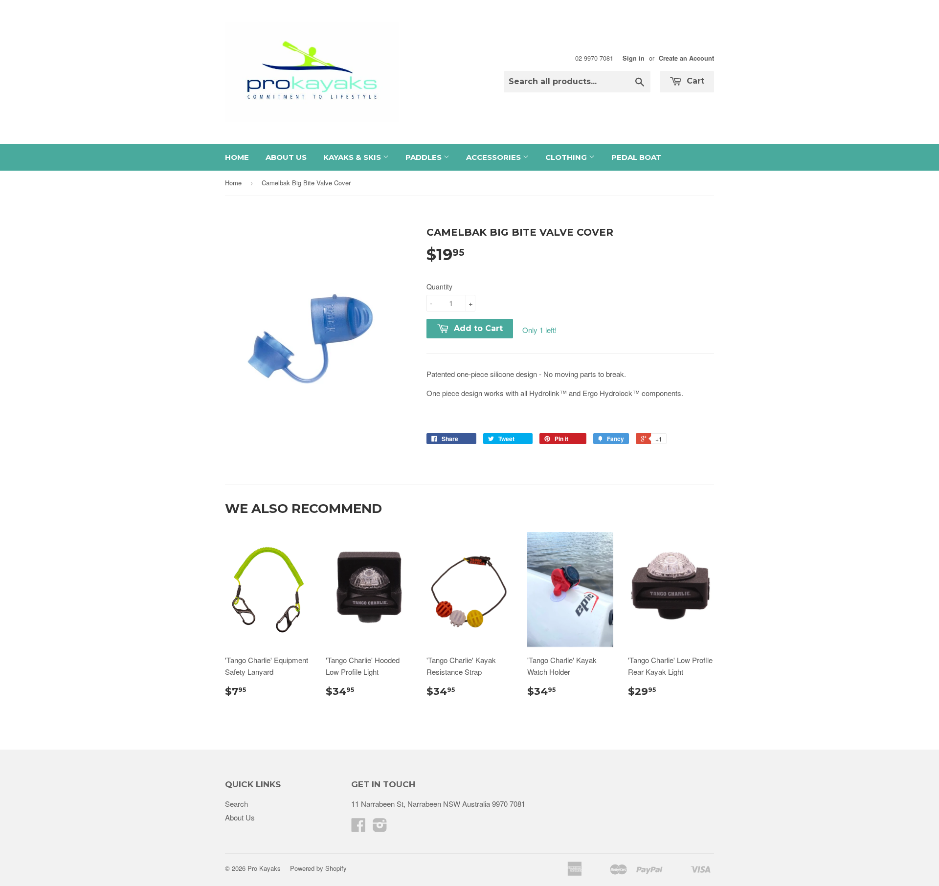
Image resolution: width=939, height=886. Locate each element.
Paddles (424, 157)
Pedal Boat (636, 157)
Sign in (634, 58)
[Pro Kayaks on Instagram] (380, 827)
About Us (286, 157)
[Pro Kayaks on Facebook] (358, 827)
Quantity (439, 286)
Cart (694, 81)
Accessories (494, 157)
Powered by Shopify (318, 868)
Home (237, 157)
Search (236, 803)
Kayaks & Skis (353, 157)
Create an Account (686, 58)
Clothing (567, 157)
